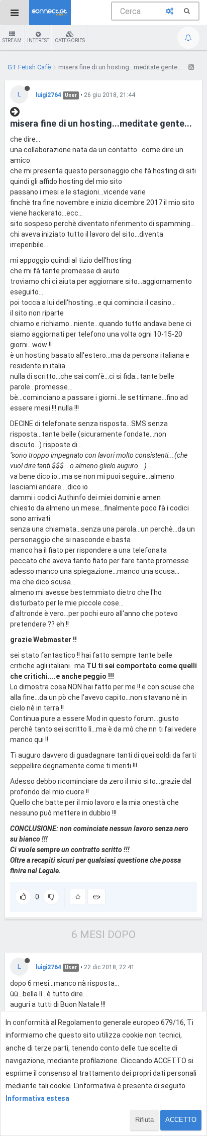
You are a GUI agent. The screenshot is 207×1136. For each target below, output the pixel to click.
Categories (70, 40)
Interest (38, 40)
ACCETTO (180, 1119)
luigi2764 (48, 94)
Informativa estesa (37, 1098)
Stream (12, 40)
